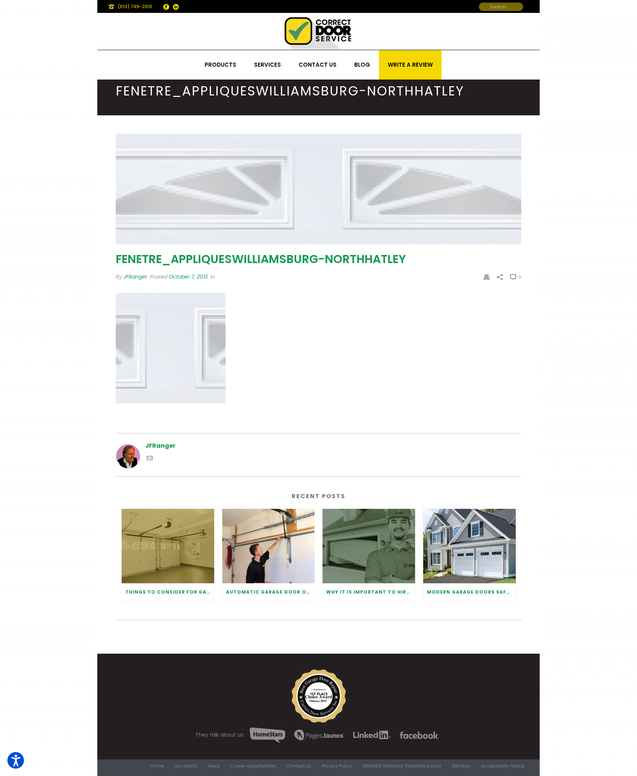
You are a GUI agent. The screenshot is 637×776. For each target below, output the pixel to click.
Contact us (318, 65)
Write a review (410, 65)
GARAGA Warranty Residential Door (401, 766)
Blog (362, 65)
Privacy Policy (337, 766)
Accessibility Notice (502, 766)
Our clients (186, 766)
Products (220, 65)
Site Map (461, 766)
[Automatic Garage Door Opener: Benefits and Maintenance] (268, 546)
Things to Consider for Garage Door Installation (169, 592)
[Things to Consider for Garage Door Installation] (168, 546)
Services (267, 65)
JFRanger (135, 276)
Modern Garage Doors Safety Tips (471, 592)
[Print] (487, 277)
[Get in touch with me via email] (150, 459)
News (214, 766)
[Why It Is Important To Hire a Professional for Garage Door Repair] (369, 546)
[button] (15, 760)
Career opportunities (253, 766)
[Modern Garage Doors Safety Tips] (469, 546)
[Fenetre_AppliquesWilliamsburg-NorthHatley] (318, 189)
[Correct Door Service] (318, 31)
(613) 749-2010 (135, 6)
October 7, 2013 (188, 276)
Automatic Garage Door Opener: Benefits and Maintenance (270, 592)
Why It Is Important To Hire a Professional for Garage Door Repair (370, 592)
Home (157, 766)
